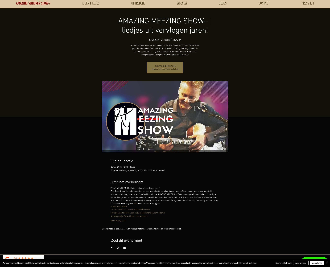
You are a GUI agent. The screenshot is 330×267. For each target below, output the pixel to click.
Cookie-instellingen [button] (283, 263)
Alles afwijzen (300, 263)
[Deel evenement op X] (118, 248)
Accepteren (317, 263)
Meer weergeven (118, 220)
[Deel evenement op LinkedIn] (124, 248)
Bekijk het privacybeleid (246, 263)
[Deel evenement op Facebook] (112, 248)
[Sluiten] (326, 263)
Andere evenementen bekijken (165, 69)
